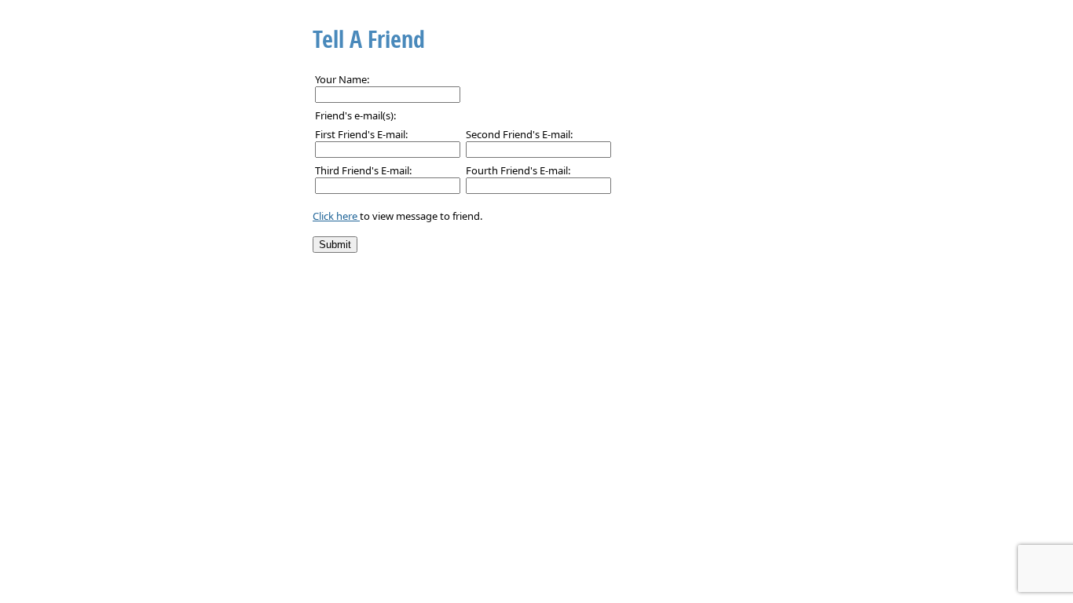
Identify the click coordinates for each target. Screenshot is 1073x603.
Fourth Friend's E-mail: (518, 170)
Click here (336, 216)
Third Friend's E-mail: (363, 170)
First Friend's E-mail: (361, 134)
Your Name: (342, 79)
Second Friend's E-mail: (519, 134)
